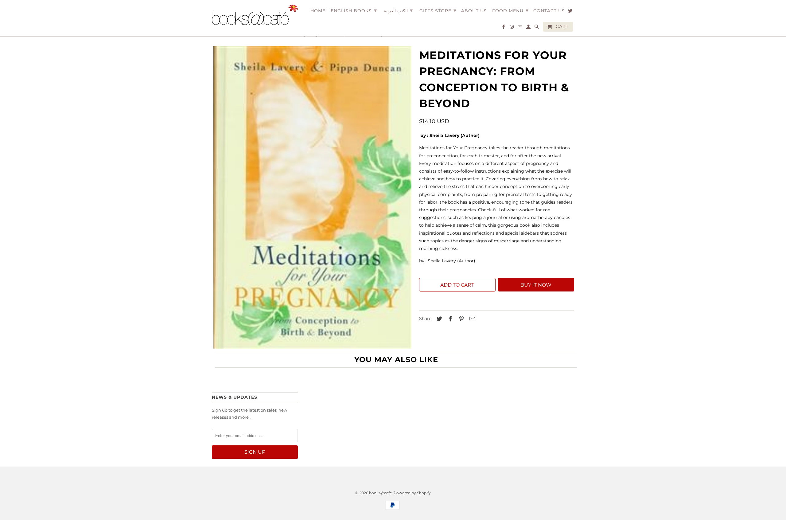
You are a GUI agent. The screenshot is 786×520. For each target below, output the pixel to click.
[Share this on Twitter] (438, 318)
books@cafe (380, 493)
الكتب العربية (398, 10)
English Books (354, 10)
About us (474, 11)
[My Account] (528, 28)
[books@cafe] (255, 15)
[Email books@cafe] (520, 28)
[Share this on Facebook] (449, 318)
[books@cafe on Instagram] (512, 28)
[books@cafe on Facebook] (504, 28)
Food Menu (510, 10)
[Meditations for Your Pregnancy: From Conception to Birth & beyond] (312, 197)
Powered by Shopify (412, 493)
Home (317, 11)
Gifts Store (438, 10)
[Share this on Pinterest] (460, 318)
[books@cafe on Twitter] (570, 12)
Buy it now (535, 285)
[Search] (537, 28)
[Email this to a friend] (471, 318)
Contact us (549, 11)
